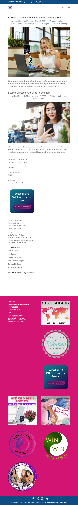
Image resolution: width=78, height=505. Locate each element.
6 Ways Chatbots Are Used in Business (29, 92)
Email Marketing (60, 24)
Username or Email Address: (17, 162)
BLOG (20, 24)
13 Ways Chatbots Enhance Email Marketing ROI (35, 17)
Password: (11, 167)
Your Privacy (12, 254)
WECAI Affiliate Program (16, 261)
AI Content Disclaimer (15, 267)
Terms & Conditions (14, 257)
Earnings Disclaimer (14, 264)
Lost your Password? (16, 183)
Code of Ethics (13, 250)
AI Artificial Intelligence (57, 21)
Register (12, 180)
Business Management (43, 24)
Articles (14, 24)
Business (28, 24)
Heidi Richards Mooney (23, 21)
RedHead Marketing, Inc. (58, 502)
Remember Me (15, 172)
